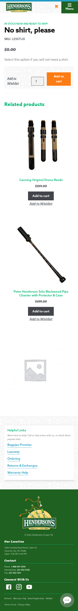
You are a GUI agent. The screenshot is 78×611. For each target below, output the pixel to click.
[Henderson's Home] (39, 513)
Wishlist (49, 598)
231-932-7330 (23, 570)
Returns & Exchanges (22, 465)
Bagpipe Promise (19, 445)
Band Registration (36, 598)
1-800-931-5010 (18, 566)
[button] (17, 81)
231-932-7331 (15, 573)
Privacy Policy (24, 604)
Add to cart (59, 79)
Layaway (13, 452)
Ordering (13, 458)
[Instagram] (19, 589)
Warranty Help (17, 472)
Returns (8, 598)
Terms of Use (10, 604)
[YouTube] (29, 589)
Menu (70, 9)
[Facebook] (8, 589)
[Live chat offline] (67, 600)
